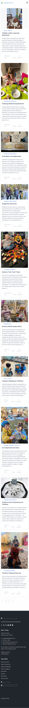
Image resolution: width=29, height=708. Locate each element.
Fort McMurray (5, 654)
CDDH (14, 57)
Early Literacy (8, 30)
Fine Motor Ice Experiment (11, 156)
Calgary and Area (5, 652)
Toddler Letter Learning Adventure (10, 34)
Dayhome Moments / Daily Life (12, 445)
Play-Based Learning (9, 269)
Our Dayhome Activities (10, 448)
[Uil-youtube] (8, 625)
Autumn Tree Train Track (11, 272)
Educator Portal (5, 698)
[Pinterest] (12, 625)
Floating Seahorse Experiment (13, 104)
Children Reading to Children (12, 381)
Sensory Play (7, 324)
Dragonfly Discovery (9, 204)
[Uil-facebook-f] (1, 625)
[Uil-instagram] (4, 625)
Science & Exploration (10, 101)
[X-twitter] (6, 625)
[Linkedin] (10, 625)
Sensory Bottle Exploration (12, 326)
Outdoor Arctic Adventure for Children (12, 503)
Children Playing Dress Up (11, 573)
